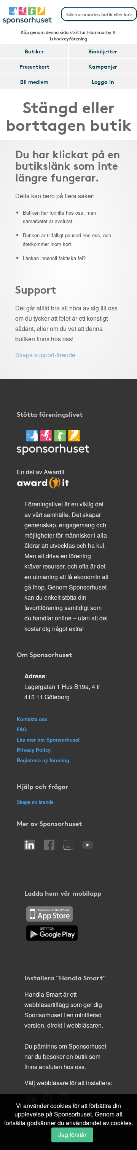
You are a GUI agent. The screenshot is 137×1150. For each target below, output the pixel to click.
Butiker (34, 51)
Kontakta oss (32, 719)
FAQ (22, 729)
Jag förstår (72, 1134)
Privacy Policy (34, 749)
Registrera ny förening (43, 760)
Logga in (103, 81)
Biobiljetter (102, 51)
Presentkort (34, 66)
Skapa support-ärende (45, 354)
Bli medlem (34, 81)
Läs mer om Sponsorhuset (48, 739)
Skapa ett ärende (35, 801)
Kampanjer (102, 66)
